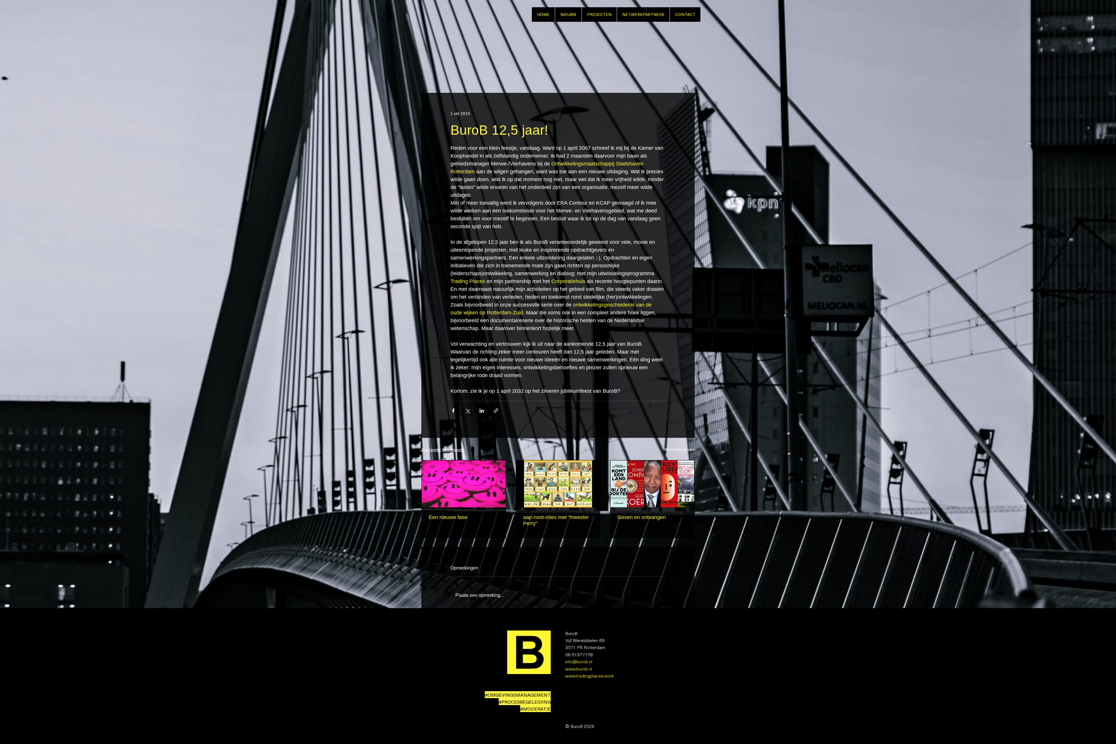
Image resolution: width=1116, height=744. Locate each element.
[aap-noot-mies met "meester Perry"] (558, 483)
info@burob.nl (578, 661)
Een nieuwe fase (448, 517)
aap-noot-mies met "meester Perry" (556, 520)
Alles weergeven (679, 449)
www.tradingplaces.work (589, 675)
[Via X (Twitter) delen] (467, 410)
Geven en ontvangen (641, 517)
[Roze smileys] (464, 483)
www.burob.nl (578, 668)
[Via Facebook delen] (453, 410)
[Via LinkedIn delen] (481, 410)
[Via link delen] (496, 410)
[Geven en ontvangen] (652, 483)
